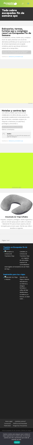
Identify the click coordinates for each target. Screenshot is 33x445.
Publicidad (30, 103)
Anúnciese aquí (16, 187)
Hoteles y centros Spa (14, 110)
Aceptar (17, 442)
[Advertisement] (16, 85)
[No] (31, 438)
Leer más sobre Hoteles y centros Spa (12, 127)
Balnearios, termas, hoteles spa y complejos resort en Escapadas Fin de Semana (16, 32)
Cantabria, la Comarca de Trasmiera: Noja (24, 254)
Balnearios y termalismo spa (16, 56)
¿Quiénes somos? (20, 421)
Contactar (7, 423)
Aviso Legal (8, 421)
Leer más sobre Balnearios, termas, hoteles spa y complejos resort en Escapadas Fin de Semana (15, 52)
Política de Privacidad (20, 423)
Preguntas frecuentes (20, 426)
